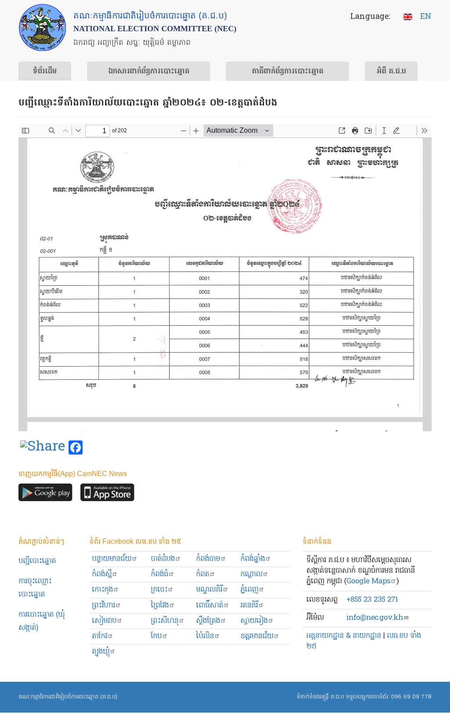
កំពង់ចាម (208, 558)
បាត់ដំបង (163, 558)
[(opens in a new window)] (42, 447)
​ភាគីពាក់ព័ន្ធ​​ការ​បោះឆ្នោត (287, 71)
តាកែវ (99, 636)
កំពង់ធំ (159, 574)
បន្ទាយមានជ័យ (111, 558)
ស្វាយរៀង (254, 620)
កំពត (202, 574)
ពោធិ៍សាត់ (209, 605)
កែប (156, 636)
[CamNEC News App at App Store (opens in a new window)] (107, 495)
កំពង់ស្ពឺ (102, 574)
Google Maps (368, 581)
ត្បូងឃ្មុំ (100, 651)
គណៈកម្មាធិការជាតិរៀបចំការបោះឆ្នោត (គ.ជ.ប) (67, 697)
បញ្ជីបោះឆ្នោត (37, 561)
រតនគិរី (249, 605)
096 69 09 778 (411, 697)
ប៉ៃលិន (205, 636)
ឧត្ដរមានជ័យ (256, 636)
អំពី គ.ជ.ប (391, 71)
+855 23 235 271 (372, 599)
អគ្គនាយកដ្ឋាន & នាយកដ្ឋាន (343, 635)
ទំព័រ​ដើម (45, 71)
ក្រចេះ (159, 589)
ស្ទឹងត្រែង (208, 620)
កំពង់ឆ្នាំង (252, 558)
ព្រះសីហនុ (164, 620)
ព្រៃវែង (160, 605)
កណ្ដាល (251, 574)
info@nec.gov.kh (374, 617)
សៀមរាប (104, 620)
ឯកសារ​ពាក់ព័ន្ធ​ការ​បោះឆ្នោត (148, 71)
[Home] (42, 27)
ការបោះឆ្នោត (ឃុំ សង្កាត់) (41, 621)
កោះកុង (102, 589)
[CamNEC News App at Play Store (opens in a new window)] (45, 495)
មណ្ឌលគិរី (209, 589)
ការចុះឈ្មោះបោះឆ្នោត (34, 588)
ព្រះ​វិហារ (103, 605)
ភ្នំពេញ (249, 589)
